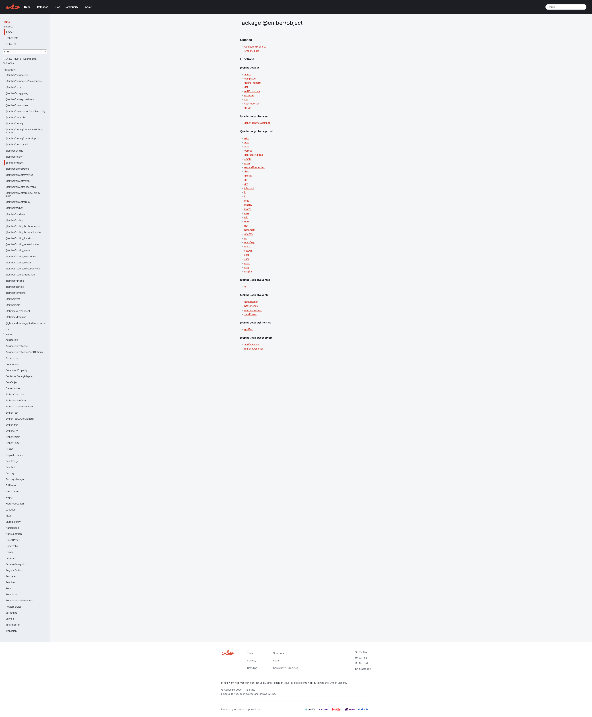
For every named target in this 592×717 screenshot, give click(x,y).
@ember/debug (14, 123)
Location (11, 509)
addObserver (251, 344)
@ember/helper (14, 156)
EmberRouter (13, 442)
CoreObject (12, 382)
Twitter (363, 652)
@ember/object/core (17, 168)
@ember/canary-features (20, 99)
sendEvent (250, 314)
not (246, 225)
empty (247, 158)
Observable (12, 546)
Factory (10, 473)
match (247, 209)
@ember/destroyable (17, 144)
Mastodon (365, 668)
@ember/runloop (15, 280)
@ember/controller (16, 117)
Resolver (10, 582)
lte (245, 196)
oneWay (248, 234)
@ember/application (17, 75)
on (245, 286)
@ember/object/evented (19, 174)
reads (247, 246)
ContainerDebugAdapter (19, 376)
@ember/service (15, 286)
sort (246, 254)
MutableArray (13, 521)
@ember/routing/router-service (23, 268)
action (247, 74)
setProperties (252, 103)
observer (249, 95)
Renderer (11, 576)
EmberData (12, 38)
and (246, 142)
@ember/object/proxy (18, 201)
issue (287, 682)
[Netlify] (310, 710)
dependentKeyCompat (257, 122)
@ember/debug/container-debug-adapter (24, 131)
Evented (10, 467)
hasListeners (251, 305)
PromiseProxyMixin (16, 564)
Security (251, 660)
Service (10, 618)
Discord (363, 663)
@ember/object (15, 162)
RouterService (13, 606)
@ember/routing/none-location (23, 244)
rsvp (8, 329)
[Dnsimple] (363, 710)
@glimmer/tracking (16, 317)
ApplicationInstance (17, 346)
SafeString (11, 612)
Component (12, 364)
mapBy (248, 204)
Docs (27, 6)
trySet (247, 107)
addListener (251, 301)
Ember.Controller (15, 394)
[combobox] (25, 51)
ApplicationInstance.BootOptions (24, 352)
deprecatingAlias (253, 154)
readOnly (249, 242)
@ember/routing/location (19, 238)
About (88, 6)
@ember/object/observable (21, 186)
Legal (276, 660)
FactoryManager (15, 479)
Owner (9, 552)
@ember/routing (14, 220)
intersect (249, 188)
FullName (11, 485)
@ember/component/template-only (25, 111)
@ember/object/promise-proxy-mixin (23, 194)
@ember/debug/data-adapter (22, 138)
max (246, 213)
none (247, 221)
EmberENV (12, 430)
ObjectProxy (13, 540)
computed (250, 78)
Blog (57, 6)
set (246, 99)
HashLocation (13, 491)
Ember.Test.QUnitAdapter (20, 418)
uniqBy (248, 271)
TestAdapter (13, 624)
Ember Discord (337, 682)
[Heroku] (323, 710)
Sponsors (278, 653)
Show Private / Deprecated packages (20, 61)
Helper (9, 497)
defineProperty (252, 82)
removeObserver (253, 348)
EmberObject (13, 436)
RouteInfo (11, 594)
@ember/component (17, 105)
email (270, 682)
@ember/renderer (15, 214)
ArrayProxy (12, 358)
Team (250, 653)
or (245, 238)
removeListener (253, 310)
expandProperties (254, 167)
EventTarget (12, 461)
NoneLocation (14, 533)
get (246, 86)
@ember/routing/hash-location (23, 226)
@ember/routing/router (18, 262)
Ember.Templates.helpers (19, 406)
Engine (9, 448)
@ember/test (13, 298)
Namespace (12, 527)
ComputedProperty (16, 370)
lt (245, 192)
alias (246, 138)
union (247, 263)
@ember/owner (14, 207)
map (246, 200)
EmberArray (12, 424)
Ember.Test (12, 412)
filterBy (248, 175)
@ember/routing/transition (20, 274)
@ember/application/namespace (24, 81)
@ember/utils (13, 304)
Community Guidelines (285, 667)
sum (246, 259)
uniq (246, 267)
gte (246, 184)
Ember (9, 31)
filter (246, 171)
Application (12, 339)
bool (246, 146)
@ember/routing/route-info (21, 256)
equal (247, 163)
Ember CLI (11, 44)
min (246, 217)
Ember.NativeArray (16, 400)
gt (245, 179)
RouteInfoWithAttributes (19, 600)
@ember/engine (14, 150)
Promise (10, 558)
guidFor (248, 329)
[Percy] (350, 710)
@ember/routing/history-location (24, 232)
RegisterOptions (15, 570)
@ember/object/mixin (18, 180)
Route (9, 588)
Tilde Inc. (249, 689)
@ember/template (16, 292)
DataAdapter (13, 388)
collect (248, 150)
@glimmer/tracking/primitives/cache (25, 323)
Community (71, 6)
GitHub (363, 657)
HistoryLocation (15, 503)
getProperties (252, 91)
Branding (252, 667)
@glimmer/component (18, 311)
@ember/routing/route (18, 250)
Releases (42, 6)
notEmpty (249, 229)
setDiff (248, 250)
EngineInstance (14, 455)
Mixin (9, 515)
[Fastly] (337, 710)
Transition (11, 630)
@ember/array (13, 87)
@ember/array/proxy (17, 93)
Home (6, 21)
